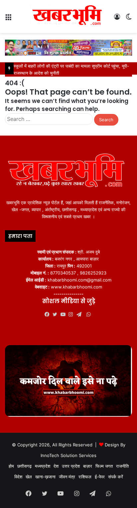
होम (11, 466)
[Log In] (117, 19)
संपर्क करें (115, 476)
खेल (29, 476)
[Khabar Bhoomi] (68, 16)
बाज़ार (87, 466)
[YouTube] (64, 314)
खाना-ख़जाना (45, 476)
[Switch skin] (128, 19)
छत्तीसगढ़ (24, 466)
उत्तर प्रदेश (71, 466)
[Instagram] (72, 314)
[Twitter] (57, 314)
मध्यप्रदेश (42, 466)
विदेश (18, 476)
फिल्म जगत (104, 466)
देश (56, 466)
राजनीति (122, 466)
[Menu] (8, 19)
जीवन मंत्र (67, 476)
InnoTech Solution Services (68, 455)
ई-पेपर (100, 476)
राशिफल (84, 476)
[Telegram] (80, 314)
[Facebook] (49, 314)
